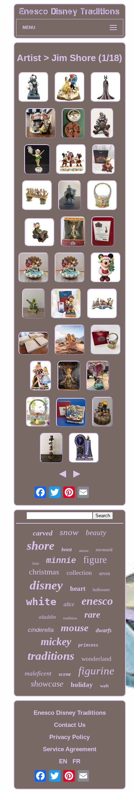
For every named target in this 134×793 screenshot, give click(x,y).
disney (46, 585)
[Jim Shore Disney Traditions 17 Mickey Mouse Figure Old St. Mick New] (106, 268)
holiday (82, 684)
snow (69, 532)
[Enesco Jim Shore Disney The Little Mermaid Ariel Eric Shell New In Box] (33, 268)
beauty (96, 532)
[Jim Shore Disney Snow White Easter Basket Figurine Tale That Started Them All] (106, 341)
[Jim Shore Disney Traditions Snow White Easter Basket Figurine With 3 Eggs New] (102, 196)
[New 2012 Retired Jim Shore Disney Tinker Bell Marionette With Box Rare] (73, 232)
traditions (51, 655)
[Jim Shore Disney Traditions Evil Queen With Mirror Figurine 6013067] (84, 449)
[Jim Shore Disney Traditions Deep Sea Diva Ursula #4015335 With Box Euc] (102, 124)
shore (40, 545)
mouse (75, 627)
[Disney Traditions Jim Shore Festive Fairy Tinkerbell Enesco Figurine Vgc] (103, 160)
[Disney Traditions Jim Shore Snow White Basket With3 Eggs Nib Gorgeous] (38, 413)
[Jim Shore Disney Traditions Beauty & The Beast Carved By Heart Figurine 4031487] (70, 88)
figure (95, 559)
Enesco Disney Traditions (70, 712)
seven (104, 573)
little (35, 563)
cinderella (41, 630)
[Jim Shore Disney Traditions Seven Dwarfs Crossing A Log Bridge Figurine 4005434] (37, 196)
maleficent (38, 673)
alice (69, 604)
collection (79, 572)
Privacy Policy (69, 737)
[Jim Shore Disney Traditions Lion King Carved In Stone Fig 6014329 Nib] (70, 341)
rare (92, 614)
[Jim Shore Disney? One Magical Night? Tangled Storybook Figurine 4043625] (71, 413)
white (41, 602)
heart (77, 588)
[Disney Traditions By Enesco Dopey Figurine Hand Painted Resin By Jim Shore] (40, 233)
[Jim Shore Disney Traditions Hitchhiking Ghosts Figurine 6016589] (33, 88)
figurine (96, 670)
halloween (101, 589)
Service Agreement (69, 749)
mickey (56, 641)
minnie (61, 560)
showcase (47, 683)
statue (84, 550)
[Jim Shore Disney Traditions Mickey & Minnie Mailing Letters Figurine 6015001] (71, 160)
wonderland (96, 658)
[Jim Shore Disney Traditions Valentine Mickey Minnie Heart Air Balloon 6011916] (97, 377)
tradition (70, 618)
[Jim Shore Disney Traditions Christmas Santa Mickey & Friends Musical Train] (102, 304)
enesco (97, 600)
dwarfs (103, 630)
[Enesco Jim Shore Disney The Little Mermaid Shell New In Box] (70, 268)
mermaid (104, 549)
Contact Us (69, 725)
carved (43, 533)
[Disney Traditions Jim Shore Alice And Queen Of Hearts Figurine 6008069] (41, 377)
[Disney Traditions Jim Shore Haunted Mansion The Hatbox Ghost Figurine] (69, 196)
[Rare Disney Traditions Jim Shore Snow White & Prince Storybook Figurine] (41, 124)
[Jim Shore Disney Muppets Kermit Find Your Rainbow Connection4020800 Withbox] (33, 304)
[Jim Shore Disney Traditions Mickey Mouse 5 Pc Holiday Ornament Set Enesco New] (73, 124)
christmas (44, 571)
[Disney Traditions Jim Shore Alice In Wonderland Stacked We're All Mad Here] (102, 232)
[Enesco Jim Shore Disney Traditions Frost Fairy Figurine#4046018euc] (37, 160)
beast (66, 549)
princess (88, 645)
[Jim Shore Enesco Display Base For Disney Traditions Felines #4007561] (33, 344)
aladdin (47, 617)
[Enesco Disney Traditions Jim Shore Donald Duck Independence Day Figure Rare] (66, 304)
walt (104, 685)
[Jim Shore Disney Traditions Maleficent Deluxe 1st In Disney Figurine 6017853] (106, 88)
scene (65, 674)
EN (63, 761)
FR (76, 761)
